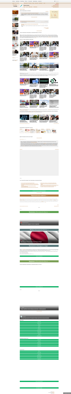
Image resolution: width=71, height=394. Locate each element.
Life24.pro (21, 51)
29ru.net (26, 1)
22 (55, 15)
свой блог (34, 111)
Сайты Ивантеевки (57, 4)
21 (54, 15)
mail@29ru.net (30, 111)
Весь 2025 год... (47, 11)
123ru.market (30, 1)
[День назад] (52, 17)
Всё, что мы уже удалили (39, 381)
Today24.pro (39, 354)
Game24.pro (39, 321)
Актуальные (13, 57)
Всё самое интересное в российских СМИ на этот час (24, 123)
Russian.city (21, 40)
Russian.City (39, 344)
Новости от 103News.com (39, 286)
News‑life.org (22, 1)
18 (51, 15)
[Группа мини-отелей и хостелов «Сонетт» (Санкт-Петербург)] (32, 131)
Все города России (57, 149)
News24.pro (21, 77)
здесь (35, 37)
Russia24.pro (21, 88)
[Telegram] (56, 3)
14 (54, 14)
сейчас (16, 60)
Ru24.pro (13, 1)
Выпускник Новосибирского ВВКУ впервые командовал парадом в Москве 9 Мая (29, 187)
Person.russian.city (22, 99)
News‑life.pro (17, 1)
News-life (21, 62)
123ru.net (57, 1)
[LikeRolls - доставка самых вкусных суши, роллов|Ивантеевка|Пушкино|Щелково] (27, 131)
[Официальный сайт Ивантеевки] (43, 131)
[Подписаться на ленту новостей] (58, 3)
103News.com (39, 323)
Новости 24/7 (21, 149)
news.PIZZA (39, 329)
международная (23, 249)
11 (51, 14)
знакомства (42, 201)
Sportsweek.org (35, 1)
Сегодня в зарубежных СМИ (56, 123)
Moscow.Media (39, 357)
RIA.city (39, 326)
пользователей (49, 109)
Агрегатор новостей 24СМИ (39, 192)
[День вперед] (56, 17)
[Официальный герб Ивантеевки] (21, 5)
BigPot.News (39, 339)
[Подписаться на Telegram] (54, 1)
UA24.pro (39, 334)
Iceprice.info (39, 1)
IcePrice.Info (39, 332)
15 (55, 14)
